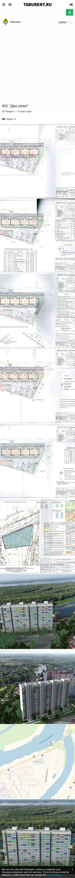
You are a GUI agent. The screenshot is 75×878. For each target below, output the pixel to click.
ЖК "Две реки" (15, 106)
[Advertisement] (37, 64)
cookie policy (54, 874)
